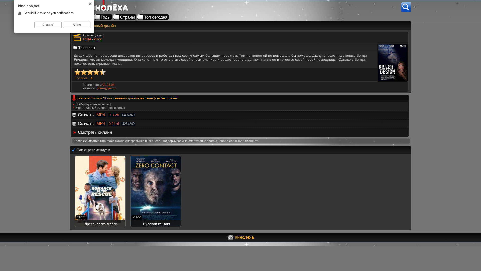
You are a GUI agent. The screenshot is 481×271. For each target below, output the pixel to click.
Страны (127, 17)
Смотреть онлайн (95, 132)
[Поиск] (406, 7)
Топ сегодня (155, 17)
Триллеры (86, 48)
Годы (105, 17)
